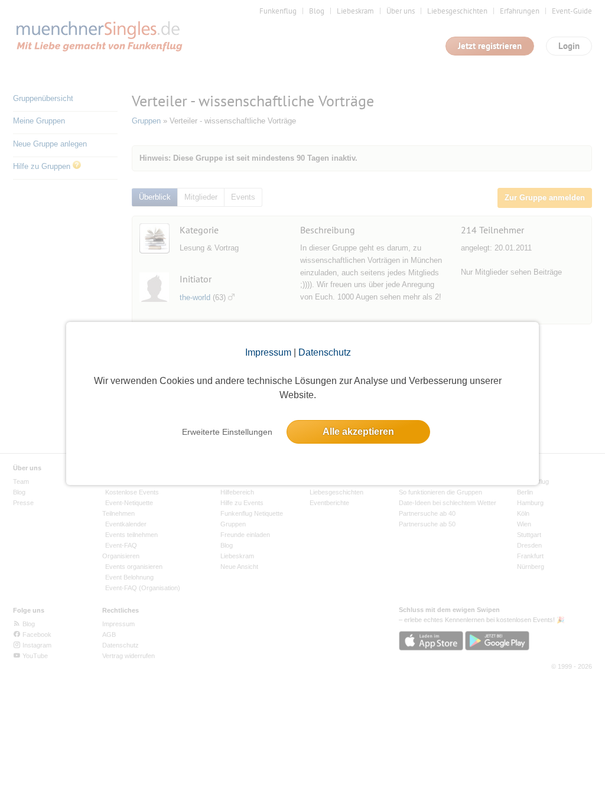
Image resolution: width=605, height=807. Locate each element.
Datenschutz (324, 352)
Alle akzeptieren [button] (358, 432)
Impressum (268, 352)
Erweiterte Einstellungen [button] (227, 432)
